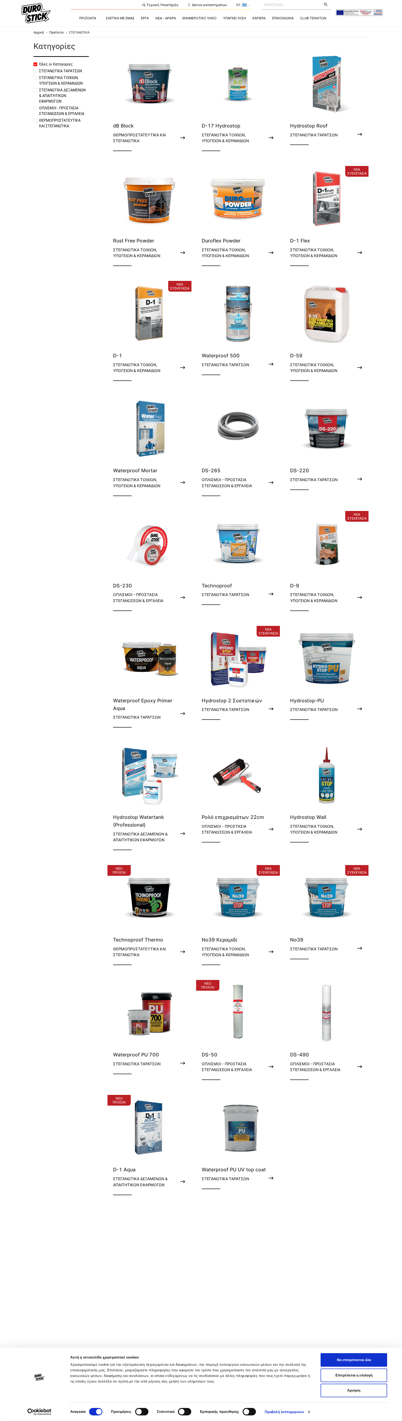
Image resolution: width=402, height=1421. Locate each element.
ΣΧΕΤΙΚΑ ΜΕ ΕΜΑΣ (120, 18)
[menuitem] (87, 18)
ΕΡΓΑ (145, 18)
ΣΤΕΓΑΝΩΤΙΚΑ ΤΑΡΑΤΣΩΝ (60, 71)
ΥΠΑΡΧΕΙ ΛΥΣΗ (234, 18)
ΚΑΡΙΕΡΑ (258, 18)
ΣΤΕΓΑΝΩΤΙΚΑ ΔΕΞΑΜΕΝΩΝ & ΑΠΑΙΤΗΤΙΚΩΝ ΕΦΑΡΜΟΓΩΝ (62, 95)
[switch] (141, 1411)
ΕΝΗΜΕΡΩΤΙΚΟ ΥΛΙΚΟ (199, 18)
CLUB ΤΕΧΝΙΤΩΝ (313, 18)
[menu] (201, 18)
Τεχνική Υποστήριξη (162, 5)
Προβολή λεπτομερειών (284, 1412)
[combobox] (291, 4)
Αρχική (39, 32)
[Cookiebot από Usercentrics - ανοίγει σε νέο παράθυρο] (39, 1411)
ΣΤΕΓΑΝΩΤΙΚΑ (79, 32)
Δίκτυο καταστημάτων (209, 5)
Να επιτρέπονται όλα (354, 1360)
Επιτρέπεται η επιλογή (353, 1375)
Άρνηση (353, 1390)
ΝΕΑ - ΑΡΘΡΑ (165, 18)
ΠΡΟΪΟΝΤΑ (87, 18)
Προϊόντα (56, 32)
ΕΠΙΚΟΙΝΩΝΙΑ (283, 18)
